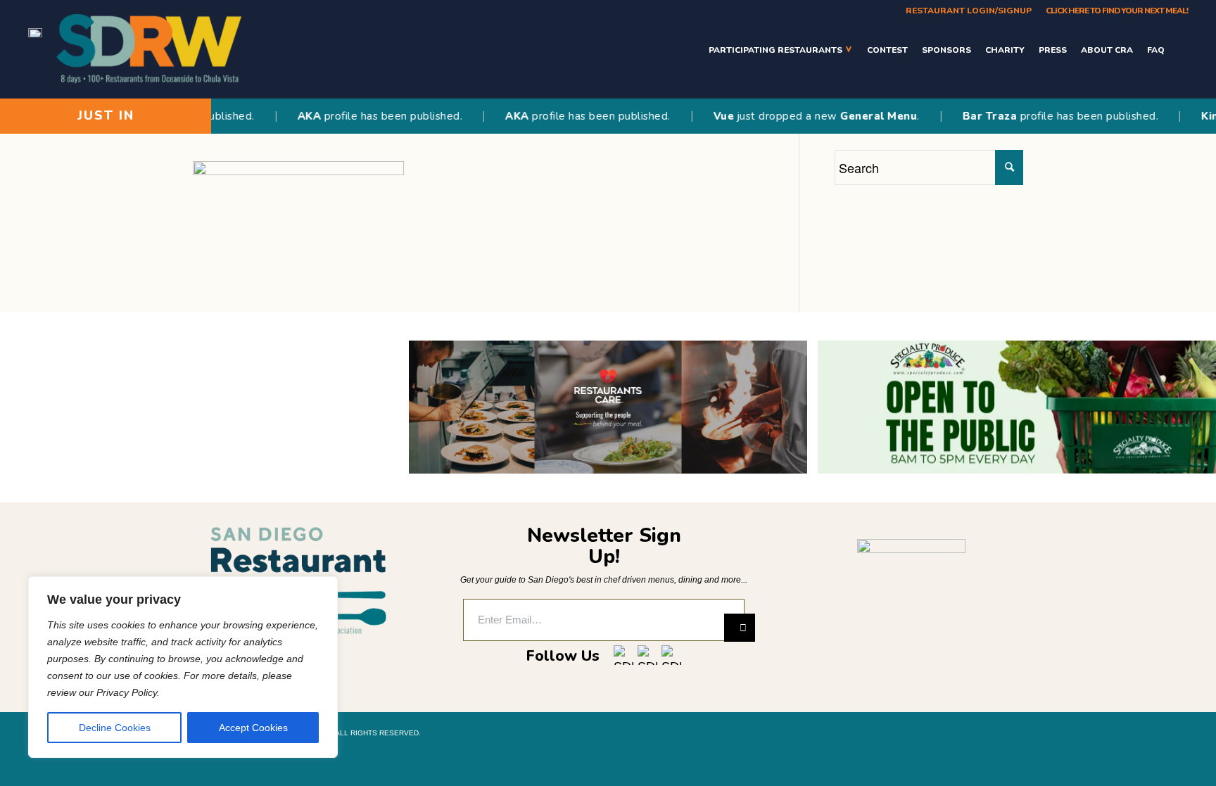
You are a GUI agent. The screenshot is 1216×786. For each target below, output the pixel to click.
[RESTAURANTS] (1180, 50)
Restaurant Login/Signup (969, 10)
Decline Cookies (115, 727)
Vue (707, 116)
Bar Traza (973, 116)
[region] (183, 667)
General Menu (861, 116)
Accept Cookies (253, 727)
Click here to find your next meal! (1117, 10)
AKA (293, 116)
